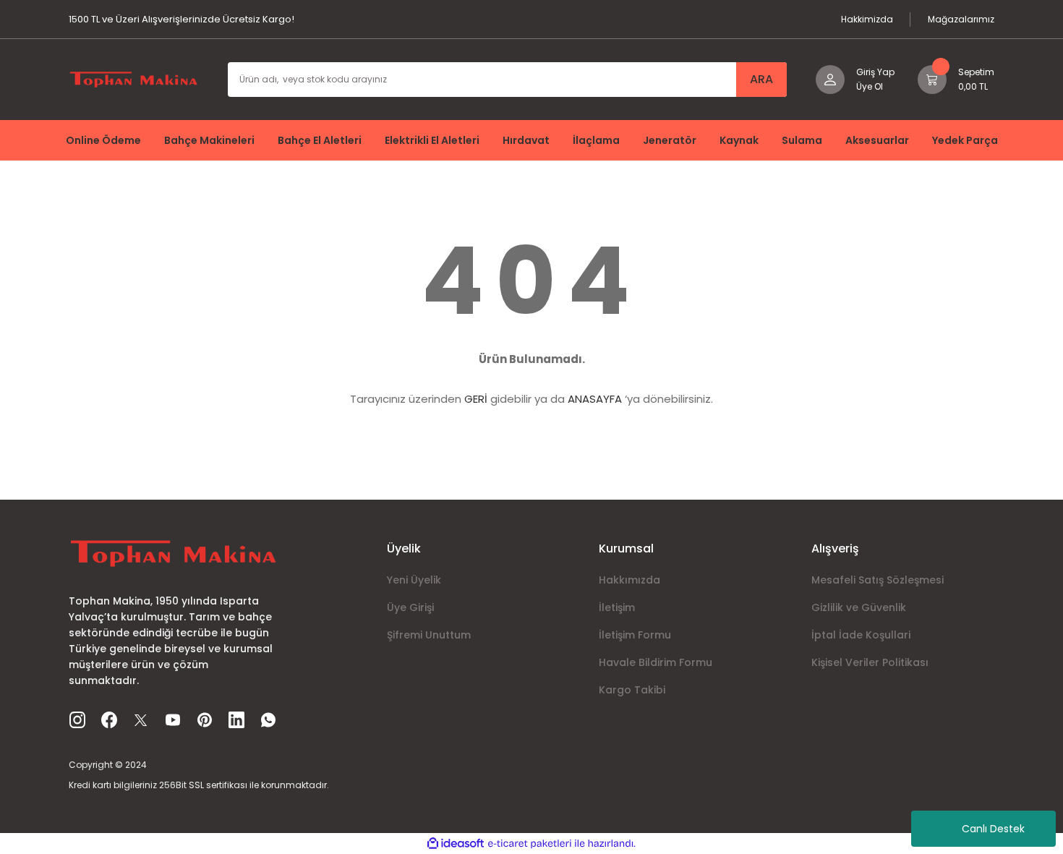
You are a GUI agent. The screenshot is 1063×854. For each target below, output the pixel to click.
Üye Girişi (410, 607)
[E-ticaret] (529, 843)
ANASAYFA (595, 398)
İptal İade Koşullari (860, 635)
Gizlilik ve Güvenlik (858, 607)
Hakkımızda (629, 580)
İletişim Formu (635, 635)
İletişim (617, 607)
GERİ (475, 398)
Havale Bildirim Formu (655, 662)
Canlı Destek (993, 828)
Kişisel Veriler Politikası (869, 662)
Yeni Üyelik (414, 580)
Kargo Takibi (632, 690)
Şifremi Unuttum (429, 635)
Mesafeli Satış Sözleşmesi (877, 580)
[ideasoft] (455, 843)
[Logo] (134, 78)
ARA (761, 79)
